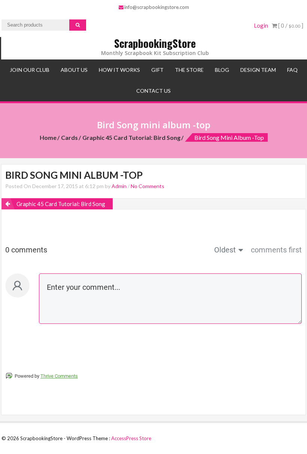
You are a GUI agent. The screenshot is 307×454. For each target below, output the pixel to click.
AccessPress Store (131, 438)
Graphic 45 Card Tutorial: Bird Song (131, 137)
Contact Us (153, 91)
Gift (157, 70)
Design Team (258, 70)
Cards (69, 137)
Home (48, 137)
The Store (189, 70)
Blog (222, 70)
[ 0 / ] (290, 25)
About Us (74, 70)
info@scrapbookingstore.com (156, 7)
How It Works (119, 70)
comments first (276, 249)
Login (261, 25)
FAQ (292, 70)
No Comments (147, 186)
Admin (119, 186)
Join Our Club (29, 70)
